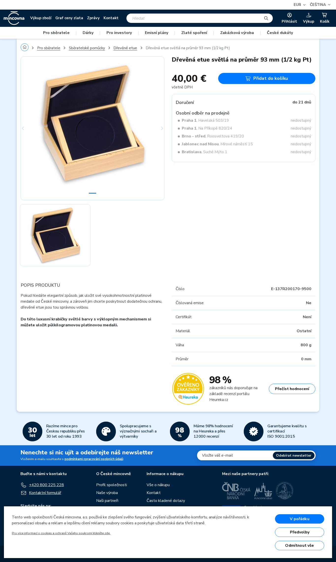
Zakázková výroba (237, 32)
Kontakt (111, 18)
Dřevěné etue (125, 48)
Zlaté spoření (194, 32)
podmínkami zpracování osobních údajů (93, 459)
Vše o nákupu (158, 485)
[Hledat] (266, 18)
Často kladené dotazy (166, 500)
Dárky (88, 32)
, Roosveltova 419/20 (213, 136)
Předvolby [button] (299, 532)
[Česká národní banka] (236, 490)
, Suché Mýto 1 (204, 152)
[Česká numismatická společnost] (285, 490)
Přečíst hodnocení (292, 389)
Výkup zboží (40, 18)
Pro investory (119, 32)
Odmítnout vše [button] (299, 545)
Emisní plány (156, 32)
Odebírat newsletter (293, 455)
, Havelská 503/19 (205, 120)
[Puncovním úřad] (263, 490)
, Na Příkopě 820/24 (207, 128)
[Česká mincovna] (14, 18)
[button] (319, 5)
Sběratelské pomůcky (87, 48)
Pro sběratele (56, 32)
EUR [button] (298, 4)
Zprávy (93, 18)
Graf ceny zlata (69, 18)
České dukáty (280, 32)
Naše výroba (107, 493)
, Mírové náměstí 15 (217, 144)
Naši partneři (107, 500)
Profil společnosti (111, 485)
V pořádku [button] (299, 519)
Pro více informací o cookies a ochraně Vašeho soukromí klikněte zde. (61, 533)
